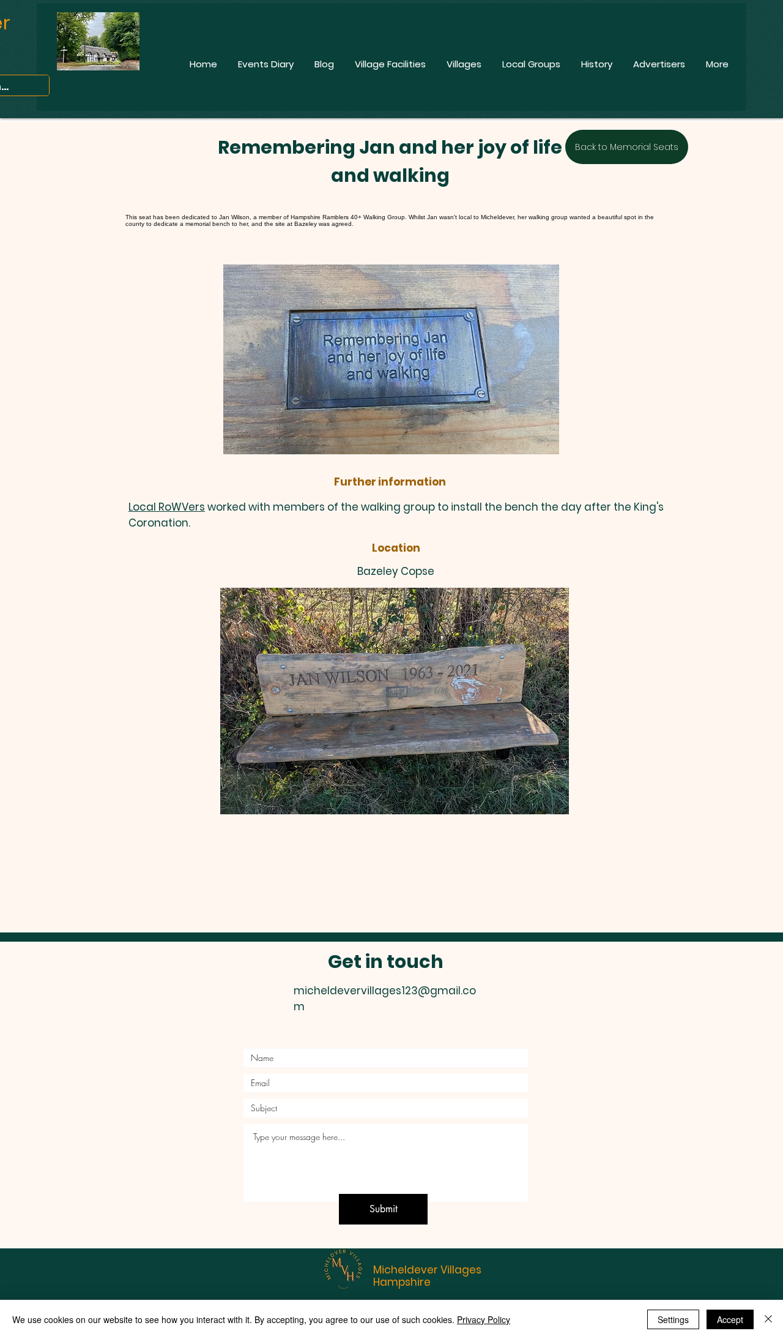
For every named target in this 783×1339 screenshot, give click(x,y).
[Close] (768, 1319)
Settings (673, 1319)
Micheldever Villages (427, 1269)
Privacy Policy (483, 1319)
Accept (730, 1319)
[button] (394, 701)
